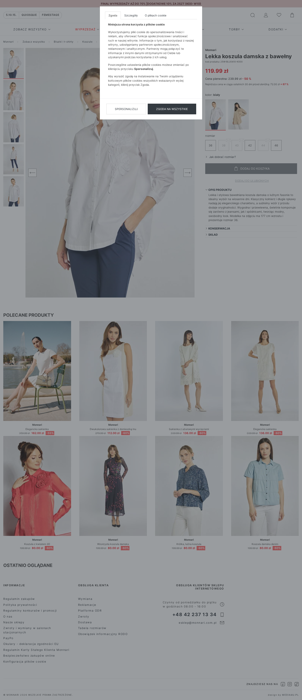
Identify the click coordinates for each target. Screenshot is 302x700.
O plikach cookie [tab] (155, 15)
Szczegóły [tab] (131, 15)
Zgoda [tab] (112, 15)
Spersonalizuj (126, 109)
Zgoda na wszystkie (172, 109)
